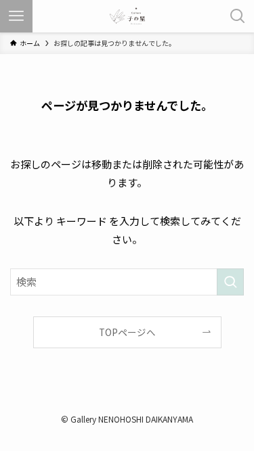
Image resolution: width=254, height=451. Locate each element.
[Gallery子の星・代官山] (127, 16)
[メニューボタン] (16, 16)
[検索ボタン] (237, 16)
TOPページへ (127, 332)
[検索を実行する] (230, 281)
